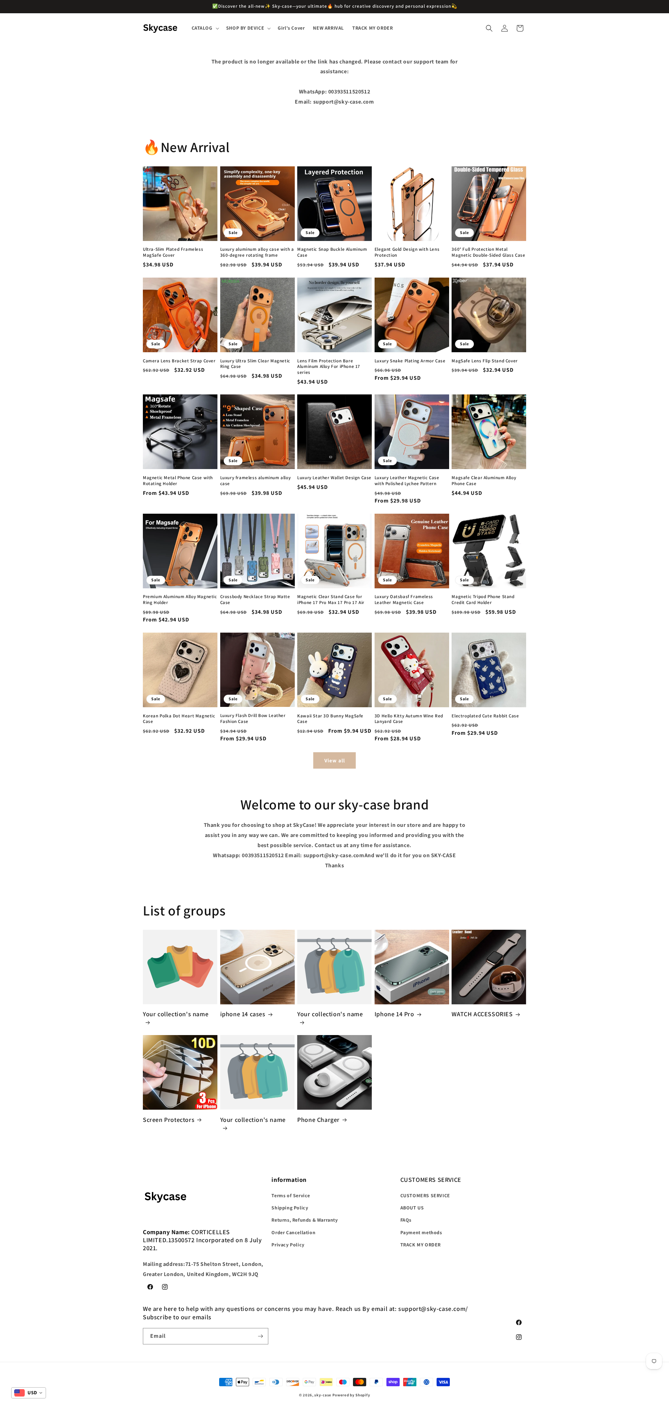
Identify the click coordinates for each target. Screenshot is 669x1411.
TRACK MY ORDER (420, 1245)
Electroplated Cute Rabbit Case (485, 715)
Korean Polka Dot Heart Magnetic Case (179, 718)
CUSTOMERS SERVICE (425, 1195)
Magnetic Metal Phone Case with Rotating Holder (178, 480)
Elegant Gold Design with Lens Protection (407, 252)
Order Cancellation (293, 1232)
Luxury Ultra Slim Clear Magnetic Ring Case (255, 363)
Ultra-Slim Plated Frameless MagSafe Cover (173, 252)
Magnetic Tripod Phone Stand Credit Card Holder (483, 599)
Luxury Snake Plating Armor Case (410, 360)
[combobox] (28, 1392)
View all (334, 760)
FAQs (406, 1220)
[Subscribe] (260, 1336)
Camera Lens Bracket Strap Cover (179, 360)
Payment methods (421, 1232)
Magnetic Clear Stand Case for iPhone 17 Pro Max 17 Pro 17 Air (330, 599)
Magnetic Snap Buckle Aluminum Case (332, 252)
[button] (204, 28)
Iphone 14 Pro (394, 1014)
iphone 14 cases (243, 1014)
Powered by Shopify (351, 1395)
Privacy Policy (287, 1245)
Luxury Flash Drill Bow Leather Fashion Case (253, 718)
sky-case (322, 1395)
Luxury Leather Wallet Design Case (334, 478)
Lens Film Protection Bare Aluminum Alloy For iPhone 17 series (328, 366)
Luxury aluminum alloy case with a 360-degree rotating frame (257, 252)
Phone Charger (318, 1120)
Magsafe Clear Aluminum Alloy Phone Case (484, 480)
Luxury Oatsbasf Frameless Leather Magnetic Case (404, 599)
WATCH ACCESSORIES (482, 1014)
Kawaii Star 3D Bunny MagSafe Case (330, 718)
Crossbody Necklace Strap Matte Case (255, 599)
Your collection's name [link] (175, 1014)
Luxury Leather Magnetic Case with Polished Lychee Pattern (407, 480)
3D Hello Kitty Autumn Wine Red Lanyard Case (409, 718)
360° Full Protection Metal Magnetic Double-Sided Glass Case (488, 252)
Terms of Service (290, 1195)
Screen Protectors (168, 1120)
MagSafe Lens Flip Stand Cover (484, 360)
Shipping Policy (289, 1208)
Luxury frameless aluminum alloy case (255, 480)
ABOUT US (412, 1208)
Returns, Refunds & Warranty (304, 1220)
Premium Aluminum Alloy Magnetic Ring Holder (180, 599)
